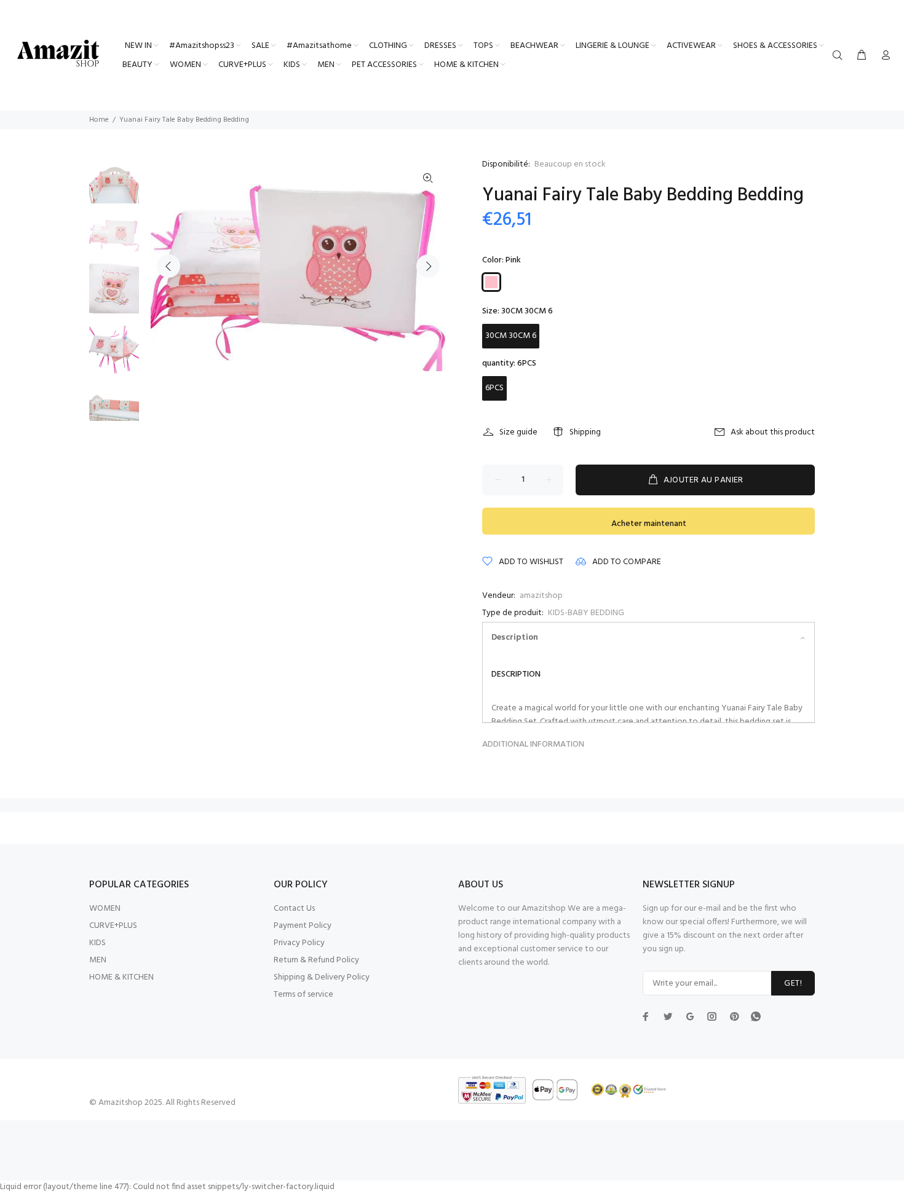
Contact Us (294, 908)
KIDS (97, 943)
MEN (97, 960)
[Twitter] (646, 1016)
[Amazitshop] (58, 54)
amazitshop (541, 596)
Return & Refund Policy (316, 960)
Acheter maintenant (648, 524)
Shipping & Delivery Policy (322, 977)
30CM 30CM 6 (510, 336)
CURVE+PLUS (113, 926)
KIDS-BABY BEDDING (586, 613)
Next (428, 266)
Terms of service (303, 995)
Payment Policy (302, 926)
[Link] (428, 178)
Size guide (518, 432)
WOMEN (105, 908)
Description (514, 637)
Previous (168, 266)
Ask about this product (773, 432)
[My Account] (883, 55)
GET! (793, 983)
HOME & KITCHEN (121, 977)
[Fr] (755, 1016)
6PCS (494, 388)
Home (99, 120)
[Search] (840, 55)
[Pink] (491, 282)
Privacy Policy (299, 943)
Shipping (585, 432)
